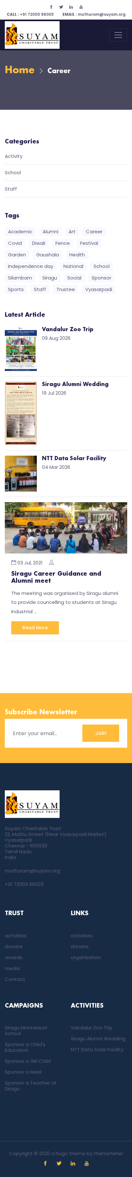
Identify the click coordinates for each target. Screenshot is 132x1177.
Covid (15, 243)
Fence (62, 243)
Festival (89, 243)
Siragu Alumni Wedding (98, 1038)
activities (16, 935)
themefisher (108, 1153)
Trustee (65, 289)
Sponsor (101, 277)
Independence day (30, 266)
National (73, 266)
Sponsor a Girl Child (28, 1061)
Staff (11, 189)
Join (100, 733)
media (12, 968)
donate (14, 946)
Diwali (38, 243)
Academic (20, 231)
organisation (86, 957)
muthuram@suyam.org (94, 14)
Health (77, 254)
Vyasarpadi (98, 289)
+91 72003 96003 (30, 14)
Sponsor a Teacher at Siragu (31, 1085)
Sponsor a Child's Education (25, 1047)
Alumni (50, 231)
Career (94, 231)
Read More (35, 627)
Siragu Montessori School (26, 1030)
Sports (16, 289)
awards (13, 957)
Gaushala (47, 254)
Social (74, 277)
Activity (13, 156)
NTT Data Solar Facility (97, 1049)
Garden (17, 254)
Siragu (49, 277)
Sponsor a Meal (23, 1072)
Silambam (20, 277)
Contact (15, 979)
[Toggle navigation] (118, 35)
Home (20, 70)
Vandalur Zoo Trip (91, 1027)
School (13, 173)
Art (72, 231)
